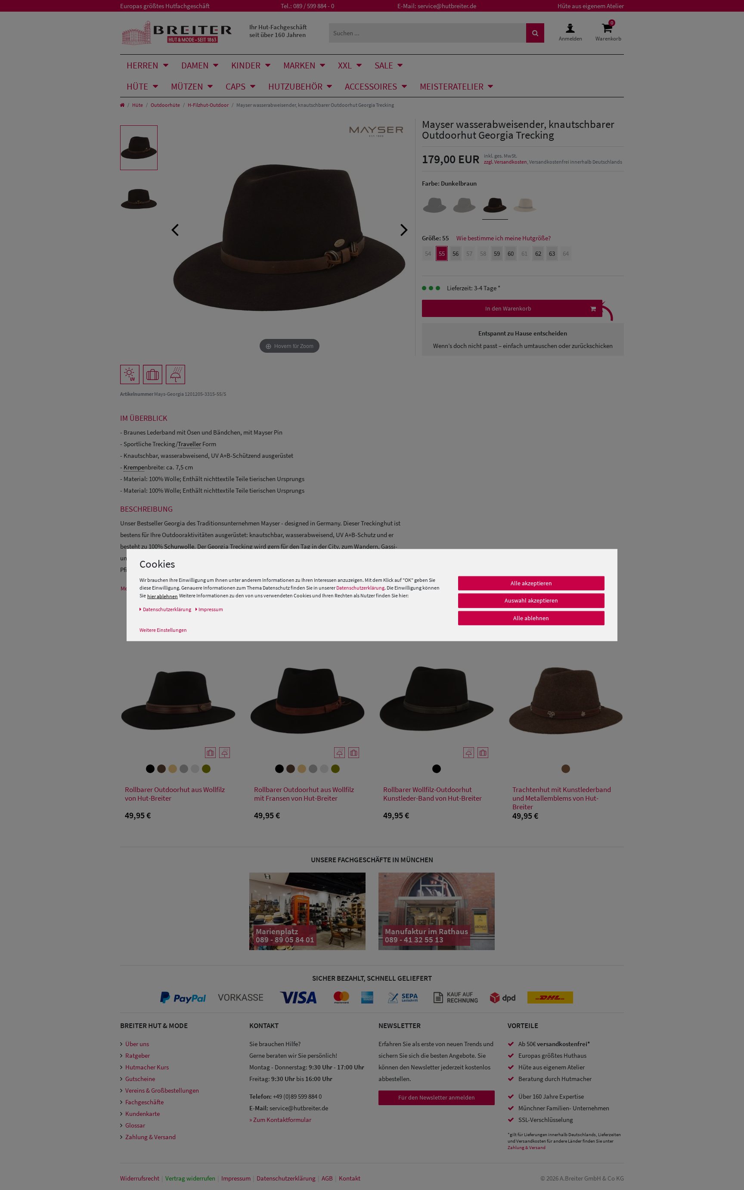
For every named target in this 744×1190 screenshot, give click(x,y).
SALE (384, 65)
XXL (345, 65)
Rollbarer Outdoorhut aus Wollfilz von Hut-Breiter (175, 794)
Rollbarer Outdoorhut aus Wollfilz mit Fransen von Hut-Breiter (304, 794)
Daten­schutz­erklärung (286, 1178)
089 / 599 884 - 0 (313, 6)
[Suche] (535, 33)
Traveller (189, 444)
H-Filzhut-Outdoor (208, 105)
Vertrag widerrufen (190, 1178)
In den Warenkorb (508, 308)
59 (497, 253)
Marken (299, 65)
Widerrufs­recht (139, 1178)
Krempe (134, 467)
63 (552, 253)
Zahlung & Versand (150, 1137)
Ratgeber (137, 1055)
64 (566, 253)
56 (456, 253)
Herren (142, 65)
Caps (235, 86)
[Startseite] (122, 105)
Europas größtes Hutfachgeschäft (165, 6)
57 (469, 253)
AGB (327, 1178)
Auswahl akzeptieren (531, 600)
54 (428, 253)
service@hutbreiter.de (447, 6)
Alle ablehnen (531, 618)
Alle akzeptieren (531, 583)
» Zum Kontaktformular (280, 1119)
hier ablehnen (162, 596)
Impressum (236, 1178)
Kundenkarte (142, 1113)
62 (538, 253)
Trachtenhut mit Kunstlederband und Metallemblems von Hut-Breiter (561, 798)
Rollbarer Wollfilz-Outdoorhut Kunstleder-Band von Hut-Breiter (432, 794)
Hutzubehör (295, 86)
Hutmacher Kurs (147, 1067)
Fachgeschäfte (144, 1102)
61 (524, 253)
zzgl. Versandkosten (505, 161)
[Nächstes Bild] (404, 228)
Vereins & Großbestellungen (162, 1090)
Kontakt (349, 1178)
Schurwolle (179, 546)
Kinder (245, 65)
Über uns (137, 1044)
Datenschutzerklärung (360, 587)
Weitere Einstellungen (163, 629)
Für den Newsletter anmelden (436, 1097)
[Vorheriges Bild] (175, 228)
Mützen (187, 86)
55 (442, 253)
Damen (195, 65)
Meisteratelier (452, 86)
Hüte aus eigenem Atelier (591, 6)
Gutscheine (140, 1079)
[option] (139, 147)
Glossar (135, 1125)
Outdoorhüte (165, 105)
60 (511, 253)
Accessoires (371, 86)
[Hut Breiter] (177, 33)
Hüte (137, 86)
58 (483, 253)
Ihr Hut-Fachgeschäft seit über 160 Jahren (278, 31)
